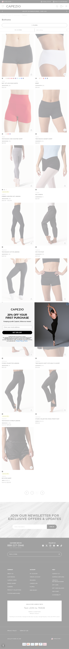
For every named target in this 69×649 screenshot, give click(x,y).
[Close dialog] (67, 304)
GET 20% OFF (17, 332)
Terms (25, 341)
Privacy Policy (19, 341)
